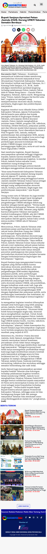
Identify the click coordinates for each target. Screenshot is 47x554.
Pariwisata (13, 12)
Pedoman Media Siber (24, 512)
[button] (41, 4)
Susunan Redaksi (8, 512)
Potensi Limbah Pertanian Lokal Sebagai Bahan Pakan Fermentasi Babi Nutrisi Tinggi (35, 488)
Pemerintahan (34, 12)
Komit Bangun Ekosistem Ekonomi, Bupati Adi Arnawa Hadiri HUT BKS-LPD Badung (35, 427)
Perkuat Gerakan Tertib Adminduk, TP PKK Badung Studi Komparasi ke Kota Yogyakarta (34, 443)
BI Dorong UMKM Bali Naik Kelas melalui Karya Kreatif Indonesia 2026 (34, 473)
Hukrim (23, 12)
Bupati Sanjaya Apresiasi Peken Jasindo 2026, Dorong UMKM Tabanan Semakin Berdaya (35, 413)
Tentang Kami (39, 512)
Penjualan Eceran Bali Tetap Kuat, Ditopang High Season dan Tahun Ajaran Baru (34, 458)
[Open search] (35, 5)
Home (3, 12)
